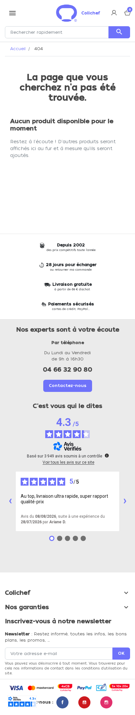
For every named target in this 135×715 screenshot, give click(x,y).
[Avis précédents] (10, 501)
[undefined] (106, 455)
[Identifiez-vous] (114, 13)
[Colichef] (66, 13)
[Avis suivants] (124, 501)
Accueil (18, 48)
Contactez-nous (68, 385)
